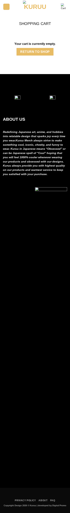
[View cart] (64, 6)
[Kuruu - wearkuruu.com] (35, 7)
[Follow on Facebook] (22, 84)
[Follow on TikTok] (39, 84)
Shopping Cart (35, 23)
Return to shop (35, 51)
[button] (6, 7)
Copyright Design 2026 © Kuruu (20, 505)
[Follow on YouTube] (48, 84)
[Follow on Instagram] (31, 84)
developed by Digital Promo (52, 505)
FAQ (52, 500)
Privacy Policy (25, 500)
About (42, 500)
